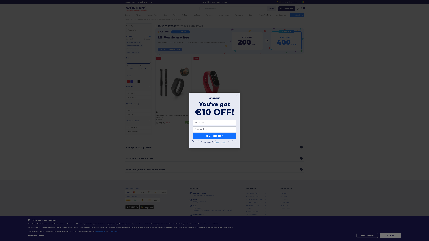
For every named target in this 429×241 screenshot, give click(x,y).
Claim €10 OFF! (214, 136)
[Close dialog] (237, 95)
